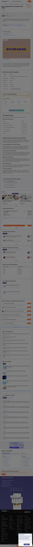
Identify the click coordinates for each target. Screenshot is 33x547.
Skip (22, 544)
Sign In (27, 544)
